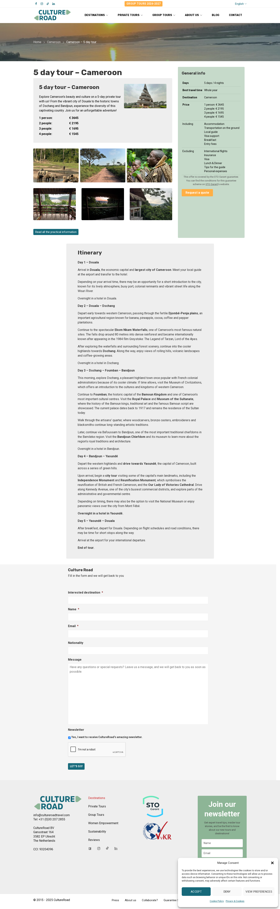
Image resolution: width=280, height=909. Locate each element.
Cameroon (54, 42)
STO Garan (211, 184)
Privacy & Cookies (235, 901)
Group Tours (96, 815)
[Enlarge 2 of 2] (167, 153)
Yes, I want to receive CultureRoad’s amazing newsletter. (106, 737)
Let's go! (76, 766)
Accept (196, 891)
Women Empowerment (103, 823)
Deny (227, 891)
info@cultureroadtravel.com (51, 815)
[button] (272, 863)
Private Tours (97, 806)
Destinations (96, 798)
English (239, 4)
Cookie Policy (217, 901)
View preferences (259, 891)
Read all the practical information (56, 232)
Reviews (94, 840)
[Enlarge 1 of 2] (74, 153)
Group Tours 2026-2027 (143, 3)
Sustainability (97, 831)
